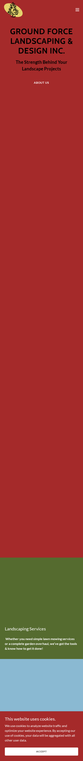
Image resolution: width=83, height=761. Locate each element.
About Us (41, 82)
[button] (77, 10)
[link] (13, 10)
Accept (41, 751)
